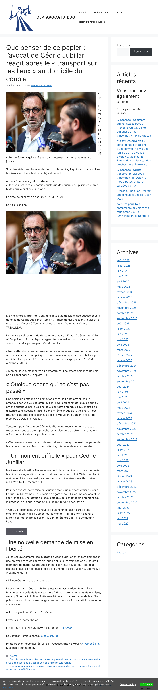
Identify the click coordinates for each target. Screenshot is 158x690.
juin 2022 (122, 518)
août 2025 (123, 323)
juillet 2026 (124, 265)
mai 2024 (123, 397)
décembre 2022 (127, 486)
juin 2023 (122, 455)
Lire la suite (16, 531)
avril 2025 (123, 344)
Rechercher (124, 45)
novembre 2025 (126, 307)
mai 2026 (123, 276)
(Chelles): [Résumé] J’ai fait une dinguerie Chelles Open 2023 (134, 194)
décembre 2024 (127, 365)
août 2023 (123, 444)
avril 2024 (123, 402)
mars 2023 (123, 470)
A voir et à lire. (91, 643)
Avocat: (14, 656)
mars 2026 (123, 286)
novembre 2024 (127, 370)
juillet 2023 (124, 449)
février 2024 (124, 413)
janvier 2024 (124, 418)
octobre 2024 (125, 376)
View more (8, 687)
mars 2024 (123, 407)
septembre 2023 (127, 439)
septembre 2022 (127, 502)
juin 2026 (122, 270)
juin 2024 (122, 392)
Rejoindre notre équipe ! (91, 21)
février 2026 (124, 292)
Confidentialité (101, 12)
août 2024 (123, 386)
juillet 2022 (123, 513)
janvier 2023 (124, 481)
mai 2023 (123, 460)
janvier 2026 (124, 297)
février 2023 (124, 476)
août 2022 (123, 507)
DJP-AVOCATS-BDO (56, 17)
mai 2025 (122, 339)
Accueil (82, 12)
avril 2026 (123, 281)
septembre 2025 (127, 318)
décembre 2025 (127, 302)
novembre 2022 (126, 492)
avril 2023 (123, 465)
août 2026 (123, 260)
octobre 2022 (125, 497)
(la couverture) (49, 635)
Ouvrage (67, 627)
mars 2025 (123, 349)
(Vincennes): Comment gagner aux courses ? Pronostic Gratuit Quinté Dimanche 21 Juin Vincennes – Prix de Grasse (134, 127)
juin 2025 (122, 334)
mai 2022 (122, 523)
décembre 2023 (127, 423)
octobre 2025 (125, 313)
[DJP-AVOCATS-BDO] (20, 17)
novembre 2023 (127, 428)
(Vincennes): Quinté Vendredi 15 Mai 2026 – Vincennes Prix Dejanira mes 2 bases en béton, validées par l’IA (131, 177)
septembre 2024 (127, 381)
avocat (118, 12)
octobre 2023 (125, 434)
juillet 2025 (123, 328)
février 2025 (124, 355)
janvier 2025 (124, 360)
